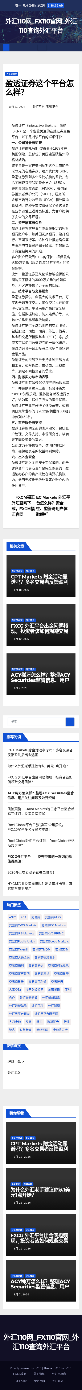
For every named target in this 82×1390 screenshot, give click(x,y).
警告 (12, 1030)
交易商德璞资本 (44, 957)
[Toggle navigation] (42, 47)
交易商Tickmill (18, 949)
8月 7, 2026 (21, 1294)
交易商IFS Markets (21, 933)
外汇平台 (39, 106)
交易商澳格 (41, 973)
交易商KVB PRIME (51, 933)
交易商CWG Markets (23, 925)
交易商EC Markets (53, 925)
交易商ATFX (53, 917)
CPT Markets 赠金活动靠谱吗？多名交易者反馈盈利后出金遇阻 (39, 582)
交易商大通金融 (19, 957)
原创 (68, 989)
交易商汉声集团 (19, 973)
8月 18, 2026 (22, 1156)
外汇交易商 (12, 74)
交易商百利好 (37, 981)
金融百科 (28, 1184)
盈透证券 (52, 106)
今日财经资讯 (34, 989)
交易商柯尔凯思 (58, 965)
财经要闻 (42, 1030)
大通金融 (15, 1022)
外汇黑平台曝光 (19, 1013)
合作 (12, 997)
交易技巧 (57, 981)
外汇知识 (54, 1005)
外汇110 (14, 1073)
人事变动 (15, 989)
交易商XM (62, 949)
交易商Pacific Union (22, 941)
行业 (67, 1022)
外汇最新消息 (51, 997)
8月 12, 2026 (22, 1248)
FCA (23, 917)
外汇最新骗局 (18, 1005)
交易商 (35, 917)
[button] (76, 47)
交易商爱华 (61, 973)
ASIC (12, 917)
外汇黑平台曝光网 (46, 1013)
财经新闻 (26, 1030)
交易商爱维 (16, 981)
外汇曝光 (30, 571)
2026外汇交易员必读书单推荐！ (32, 872)
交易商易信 (36, 965)
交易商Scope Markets (54, 941)
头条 (29, 1022)
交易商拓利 (16, 965)
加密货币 (54, 989)
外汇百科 (37, 1005)
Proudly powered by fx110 (26, 1368)
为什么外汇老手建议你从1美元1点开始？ (38, 766)
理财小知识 (16, 1061)
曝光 (39, 1022)
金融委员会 (60, 1030)
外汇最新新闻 (28, 997)
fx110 (68, 1368)
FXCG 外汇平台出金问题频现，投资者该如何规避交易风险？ (39, 631)
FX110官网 (19, 1373)
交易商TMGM (41, 949)
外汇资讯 (39, 1373)
